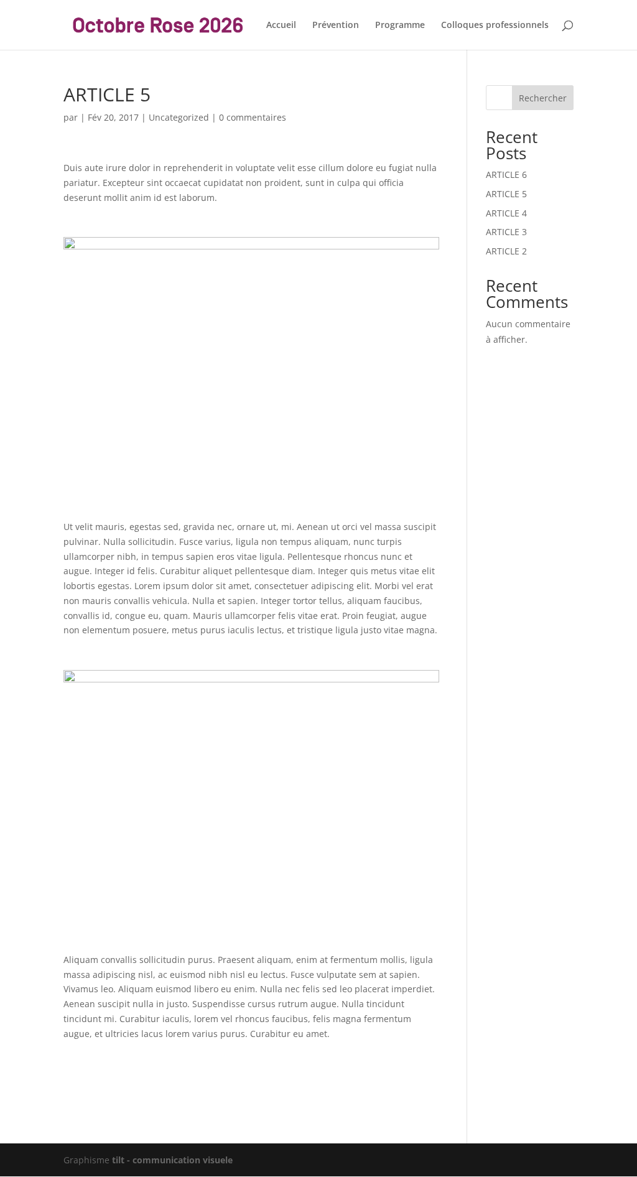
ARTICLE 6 (506, 174)
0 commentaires (252, 117)
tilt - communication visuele (172, 1160)
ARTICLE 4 (506, 213)
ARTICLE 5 (506, 194)
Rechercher (543, 98)
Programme (400, 25)
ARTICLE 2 (506, 251)
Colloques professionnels (495, 25)
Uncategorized (179, 117)
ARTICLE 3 (506, 232)
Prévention (335, 25)
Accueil (281, 25)
